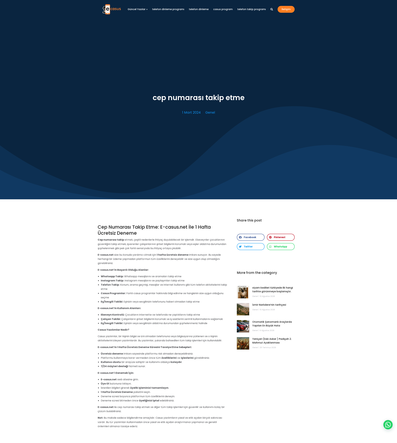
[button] (251, 237)
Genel (210, 112)
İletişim (286, 9)
